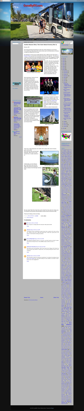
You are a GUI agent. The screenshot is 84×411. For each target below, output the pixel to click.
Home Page (15, 39)
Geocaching (63, 224)
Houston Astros (63, 243)
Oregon (62, 305)
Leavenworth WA (64, 261)
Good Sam (68, 228)
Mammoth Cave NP (64, 273)
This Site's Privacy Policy (41, 39)
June (65, 80)
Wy (67, 400)
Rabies (69, 320)
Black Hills (64, 168)
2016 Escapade (64, 149)
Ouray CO (68, 305)
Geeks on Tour (65, 223)
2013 (64, 69)
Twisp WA (66, 377)
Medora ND (68, 275)
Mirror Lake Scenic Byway (67, 281)
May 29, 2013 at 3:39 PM (35, 255)
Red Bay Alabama (66, 323)
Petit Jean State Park (67, 110)
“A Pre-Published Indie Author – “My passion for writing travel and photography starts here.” (17, 110)
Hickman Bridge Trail (64, 237)
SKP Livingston (67, 344)
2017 (64, 63)
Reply (28, 226)
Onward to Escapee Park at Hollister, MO (67, 105)
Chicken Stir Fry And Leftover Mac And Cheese (17, 120)
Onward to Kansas (66, 92)
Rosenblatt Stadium (64, 335)
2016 (64, 64)
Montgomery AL (68, 283)
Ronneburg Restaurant (66, 334)
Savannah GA (64, 340)
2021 (64, 58)
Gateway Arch (68, 222)
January (65, 126)
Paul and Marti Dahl (30, 238)
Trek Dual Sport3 (67, 372)
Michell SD (63, 277)
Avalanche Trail (68, 161)
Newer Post (27, 297)
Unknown (29, 229)
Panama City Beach (65, 310)
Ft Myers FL (65, 221)
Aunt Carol (63, 161)
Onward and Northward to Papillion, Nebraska (67, 84)
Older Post (56, 297)
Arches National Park (65, 156)
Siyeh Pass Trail (63, 342)
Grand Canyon (66, 231)
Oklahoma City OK (64, 299)
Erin (27, 222)
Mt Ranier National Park (65, 289)
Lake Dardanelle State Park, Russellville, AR (66, 115)
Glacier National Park (66, 226)
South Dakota (64, 349)
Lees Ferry (69, 261)
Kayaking (62, 254)
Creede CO (68, 200)
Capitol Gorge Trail (64, 179)
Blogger (52, 408)
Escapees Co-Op (64, 216)
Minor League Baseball (66, 280)
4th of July (69, 149)
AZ (63, 162)
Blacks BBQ (69, 168)
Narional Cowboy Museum (65, 290)
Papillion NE (63, 311)
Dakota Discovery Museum (67, 207)
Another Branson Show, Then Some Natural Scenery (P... (67, 95)
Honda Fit (63, 239)
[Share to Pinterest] (45, 216)
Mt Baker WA (68, 288)
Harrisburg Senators (65, 236)
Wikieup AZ (68, 395)
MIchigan (68, 277)
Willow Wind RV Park (64, 396)
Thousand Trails (65, 367)
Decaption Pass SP (64, 209)
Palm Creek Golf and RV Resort (66, 308)
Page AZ (63, 306)
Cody (62, 193)
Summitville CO (64, 357)
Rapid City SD (64, 321)
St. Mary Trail (67, 351)
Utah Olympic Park (67, 385)
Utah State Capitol (64, 386)
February (65, 124)
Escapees (68, 215)
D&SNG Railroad (68, 206)
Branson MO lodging (30, 258)
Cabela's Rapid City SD (65, 177)
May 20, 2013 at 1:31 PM (35, 229)
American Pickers (64, 154)
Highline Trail (68, 238)
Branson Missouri (30, 217)
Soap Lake (68, 348)
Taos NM (66, 359)
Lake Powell (67, 259)
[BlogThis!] (42, 216)
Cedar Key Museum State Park (66, 186)
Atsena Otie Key (67, 160)
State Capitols (67, 355)
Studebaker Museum (65, 356)
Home (41, 297)
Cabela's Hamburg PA (65, 176)
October (65, 74)
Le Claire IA (67, 260)
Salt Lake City (66, 336)
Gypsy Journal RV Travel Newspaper (17, 102)
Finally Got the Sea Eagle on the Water (67, 109)
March (65, 123)
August (65, 77)
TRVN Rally (63, 373)
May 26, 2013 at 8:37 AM (40, 246)
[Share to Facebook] (44, 216)
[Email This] (41, 216)
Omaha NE (68, 303)
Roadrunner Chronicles (31, 246)
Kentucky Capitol (68, 254)
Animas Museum (67, 155)
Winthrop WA (68, 397)
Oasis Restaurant (66, 298)
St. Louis (62, 351)
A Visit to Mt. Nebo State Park (66, 113)
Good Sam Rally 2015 (65, 229)
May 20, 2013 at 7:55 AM (33, 222)
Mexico (69, 276)
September (66, 75)
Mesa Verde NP (63, 276)
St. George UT (68, 350)
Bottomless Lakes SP (65, 172)
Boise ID (68, 171)
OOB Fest (68, 304)
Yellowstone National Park (66, 402)
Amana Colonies (66, 153)
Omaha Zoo (63, 304)
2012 (64, 128)
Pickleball (63, 315)
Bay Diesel (67, 163)
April (64, 121)
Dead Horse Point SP (66, 208)
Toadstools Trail (64, 370)
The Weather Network (65, 145)
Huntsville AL (69, 245)
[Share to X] (43, 216)
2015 (64, 66)
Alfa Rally (69, 152)
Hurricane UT (66, 246)
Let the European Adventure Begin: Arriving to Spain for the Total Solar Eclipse (17, 126)
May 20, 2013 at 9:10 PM (39, 238)
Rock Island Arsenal (68, 333)
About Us (22, 39)
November (66, 72)
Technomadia (16, 123)
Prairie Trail (63, 318)
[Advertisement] (41, 288)
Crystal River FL (64, 201)
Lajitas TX (66, 258)
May (64, 82)
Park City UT (69, 311)
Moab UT (64, 282)
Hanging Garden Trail (65, 235)
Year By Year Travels (30, 39)
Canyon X (68, 178)
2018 (64, 61)
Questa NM (63, 320)
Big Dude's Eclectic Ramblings (17, 117)
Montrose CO (65, 284)
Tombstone (69, 370)
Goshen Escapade (64, 230)
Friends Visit (64, 220)
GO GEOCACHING (64, 45)
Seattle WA (68, 341)
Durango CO (65, 214)
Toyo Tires (64, 371)
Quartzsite (68, 319)
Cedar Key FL (67, 185)
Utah (62, 385)
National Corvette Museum (65, 291)
